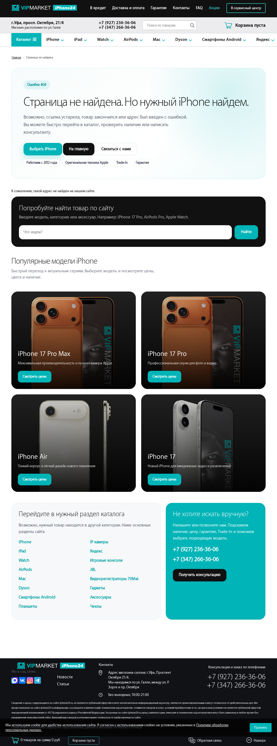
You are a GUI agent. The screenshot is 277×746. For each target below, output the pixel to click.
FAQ (199, 8)
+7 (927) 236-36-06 (117, 23)
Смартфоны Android (221, 39)
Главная (16, 57)
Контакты (181, 8)
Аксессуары (100, 597)
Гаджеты (97, 588)
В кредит (98, 8)
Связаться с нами (116, 149)
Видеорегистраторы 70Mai (114, 579)
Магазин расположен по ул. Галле (37, 25)
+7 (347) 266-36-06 (117, 27)
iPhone (52, 39)
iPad (78, 39)
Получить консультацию (199, 575)
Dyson (181, 39)
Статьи (63, 684)
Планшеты (28, 606)
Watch (103, 39)
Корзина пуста (83, 740)
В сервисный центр (246, 8)
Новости (64, 677)
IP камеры (99, 542)
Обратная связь (209, 740)
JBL (93, 569)
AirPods (131, 39)
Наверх (260, 740)
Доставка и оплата (128, 8)
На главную (78, 149)
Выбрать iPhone (42, 149)
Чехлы (95, 606)
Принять (260, 727)
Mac (156, 39)
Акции (214, 8)
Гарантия (159, 8)
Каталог (23, 39)
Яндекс (263, 39)
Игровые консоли (106, 560)
